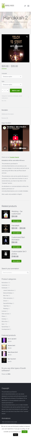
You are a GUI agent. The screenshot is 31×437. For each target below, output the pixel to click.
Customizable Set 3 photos (19, 252)
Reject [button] (15, 434)
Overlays (4, 319)
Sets (3, 324)
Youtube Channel (14, 157)
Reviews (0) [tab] (5, 118)
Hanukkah (15, 226)
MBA (9, 374)
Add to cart (16, 90)
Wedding (5, 308)
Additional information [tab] (8, 114)
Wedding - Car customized (17, 212)
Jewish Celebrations (8, 290)
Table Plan (6, 306)
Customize (9, 96)
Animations (5, 282)
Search (27, 272)
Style (3, 81)
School (5, 300)
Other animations (7, 298)
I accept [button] (24, 431)
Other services (5, 313)
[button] (27, 36)
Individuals (15, 96)
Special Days (5, 326)
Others (3, 316)
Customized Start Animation (18, 238)
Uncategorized (5, 329)
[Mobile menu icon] (28, 6)
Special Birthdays (7, 303)
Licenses (4, 311)
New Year (5, 295)
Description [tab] (5, 110)
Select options (16, 221)
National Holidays (7, 293)
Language (4, 73)
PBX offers (4, 321)
